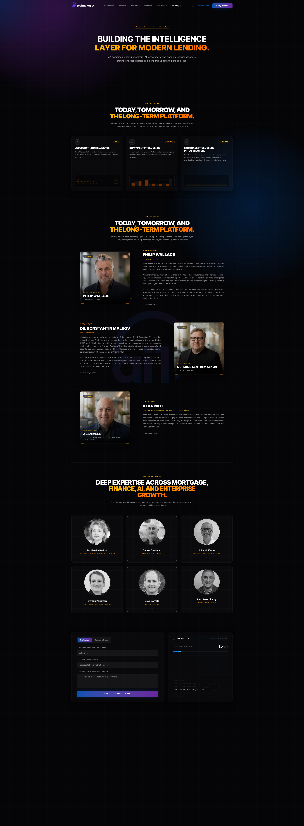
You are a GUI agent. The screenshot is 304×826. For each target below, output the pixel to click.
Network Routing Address (88, 659)
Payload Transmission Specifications (93, 671)
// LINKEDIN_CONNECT (151, 304)
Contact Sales (203, 6)
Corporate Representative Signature (93, 647)
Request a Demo (101, 640)
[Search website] (192, 6)
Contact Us (84, 640)
